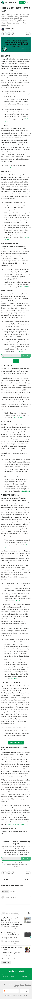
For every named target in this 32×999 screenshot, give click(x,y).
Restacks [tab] (12, 891)
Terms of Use (24, 863)
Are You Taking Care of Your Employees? (11, 919)
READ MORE (8, 168)
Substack (7, 995)
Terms (22, 985)
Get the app (24, 991)
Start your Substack (11, 991)
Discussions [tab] (14, 913)
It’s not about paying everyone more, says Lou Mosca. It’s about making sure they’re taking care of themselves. (11, 923)
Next (26, 879)
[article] (16, 923)
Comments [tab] (5, 891)
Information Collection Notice (19, 864)
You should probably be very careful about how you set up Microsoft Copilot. (10, 938)
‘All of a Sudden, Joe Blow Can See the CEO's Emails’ (10, 934)
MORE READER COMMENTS (18, 824)
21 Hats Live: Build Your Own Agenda (11, 949)
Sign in (28, 2)
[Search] (29, 913)
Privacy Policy (15, 866)
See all (5, 962)
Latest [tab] (8, 913)
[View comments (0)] (9, 34)
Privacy (17, 985)
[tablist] (8, 891)
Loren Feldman (9, 28)
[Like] (2, 928)
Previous (6, 879)
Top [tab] (3, 913)
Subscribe (22, 2)
